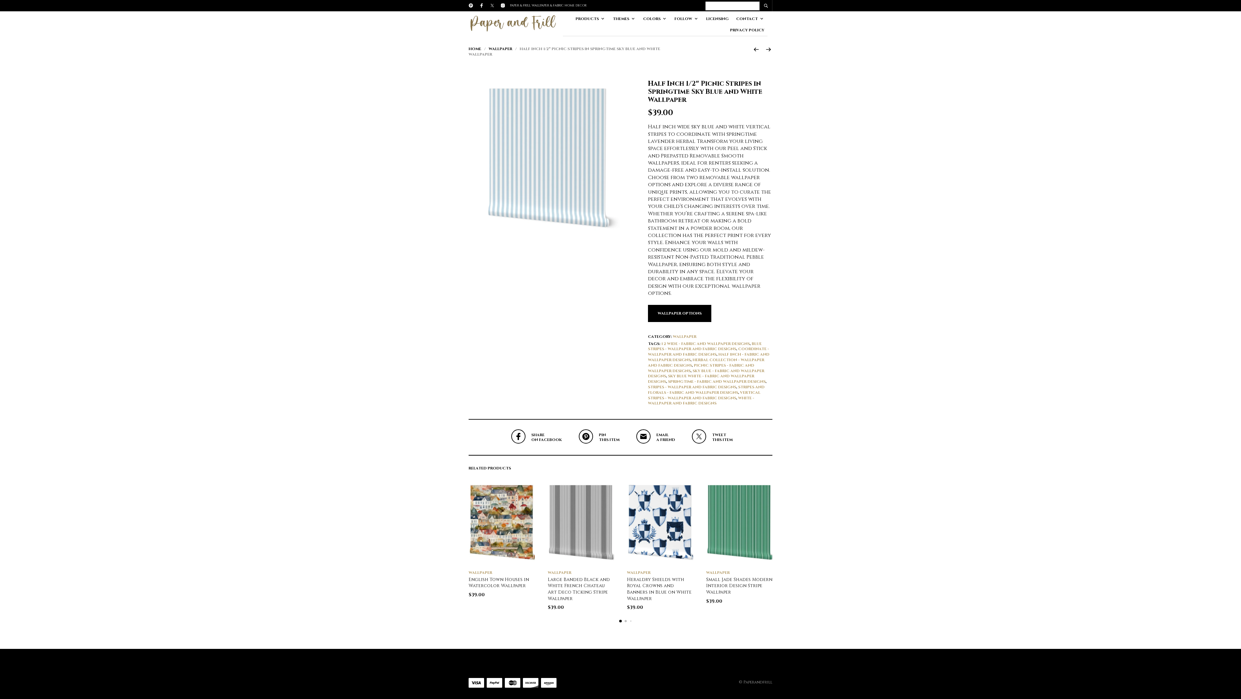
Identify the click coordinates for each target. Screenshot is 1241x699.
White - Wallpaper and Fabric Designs (701, 400)
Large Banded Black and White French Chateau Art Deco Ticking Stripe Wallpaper (579, 589)
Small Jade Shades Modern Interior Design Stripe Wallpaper (739, 585)
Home (475, 48)
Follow (683, 18)
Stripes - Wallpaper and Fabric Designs (692, 387)
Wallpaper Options (680, 313)
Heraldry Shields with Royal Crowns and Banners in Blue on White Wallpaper (659, 589)
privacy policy (747, 30)
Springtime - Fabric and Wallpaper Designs (717, 381)
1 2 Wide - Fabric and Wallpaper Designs (705, 343)
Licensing (717, 18)
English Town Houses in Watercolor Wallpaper (499, 582)
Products (587, 18)
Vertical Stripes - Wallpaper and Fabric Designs (704, 395)
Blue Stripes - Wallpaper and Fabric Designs (705, 346)
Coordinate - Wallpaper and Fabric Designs (708, 351)
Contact (747, 18)
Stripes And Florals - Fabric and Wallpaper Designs (706, 389)
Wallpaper (500, 48)
